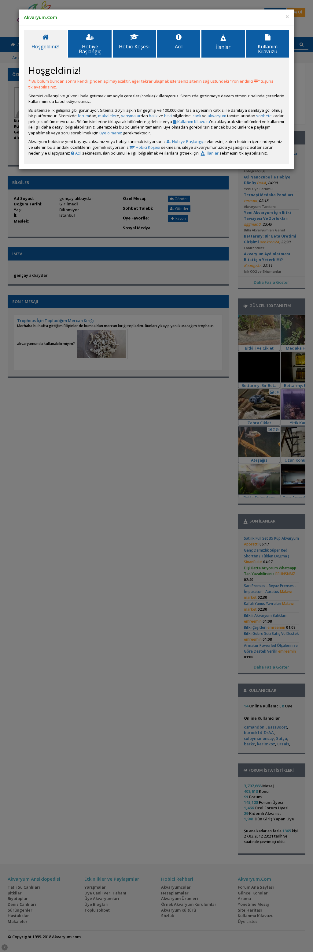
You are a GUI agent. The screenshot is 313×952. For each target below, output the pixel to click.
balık (153, 115)
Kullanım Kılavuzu (193, 121)
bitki (168, 115)
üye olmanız (110, 133)
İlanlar (212, 153)
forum (83, 115)
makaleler (107, 115)
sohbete (264, 115)
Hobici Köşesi (147, 147)
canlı (197, 115)
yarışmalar (131, 115)
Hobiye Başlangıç (187, 141)
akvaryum (217, 115)
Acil (77, 153)
